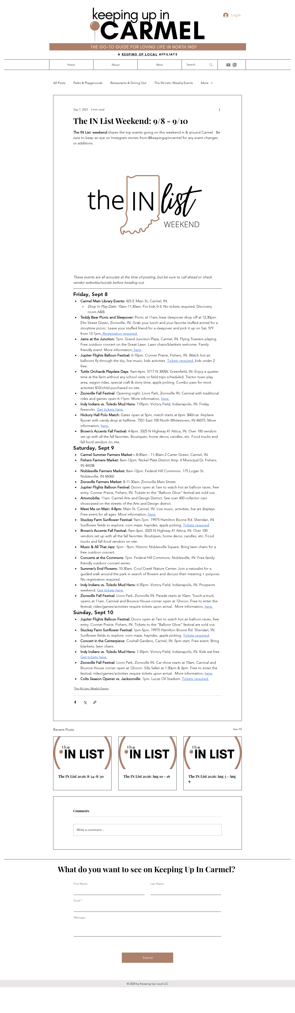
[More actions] (219, 109)
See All (237, 729)
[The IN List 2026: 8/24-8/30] (82, 753)
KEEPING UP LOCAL (140, 54)
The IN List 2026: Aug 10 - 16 (146, 776)
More (205, 83)
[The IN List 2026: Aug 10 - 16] (148, 753)
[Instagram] (234, 64)
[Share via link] (95, 702)
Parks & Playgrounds (87, 83)
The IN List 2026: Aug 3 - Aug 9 (212, 779)
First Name (80, 883)
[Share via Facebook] (75, 702)
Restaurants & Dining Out (128, 83)
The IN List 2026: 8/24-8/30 (81, 776)
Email (77, 900)
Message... (80, 917)
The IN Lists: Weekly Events (173, 83)
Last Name (157, 883)
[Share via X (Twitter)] (85, 702)
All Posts (59, 83)
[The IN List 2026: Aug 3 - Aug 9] (213, 753)
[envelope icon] (228, 64)
